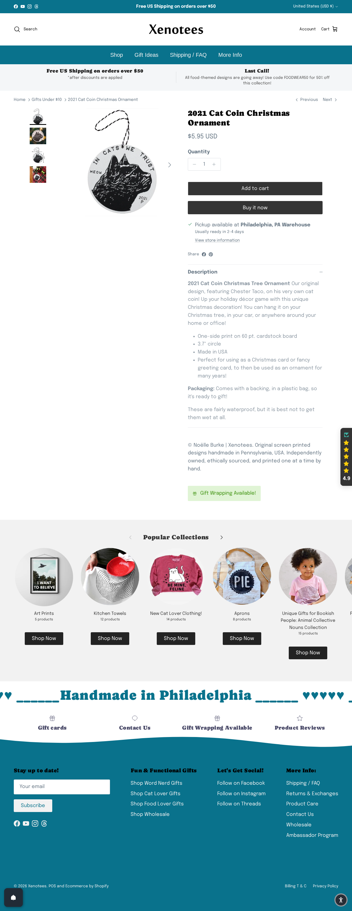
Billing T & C (295, 886)
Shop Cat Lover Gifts (155, 793)
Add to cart (255, 188)
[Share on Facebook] (204, 254)
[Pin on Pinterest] (211, 254)
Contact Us (300, 814)
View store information (217, 240)
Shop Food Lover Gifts (157, 804)
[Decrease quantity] (193, 164)
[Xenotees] (176, 29)
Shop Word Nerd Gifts (156, 783)
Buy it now (255, 207)
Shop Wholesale (150, 814)
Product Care (302, 804)
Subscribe (33, 805)
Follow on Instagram (241, 793)
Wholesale (299, 824)
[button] (346, 457)
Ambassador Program (312, 835)
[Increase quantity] (215, 164)
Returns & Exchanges (312, 793)
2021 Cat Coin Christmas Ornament (103, 100)
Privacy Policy (325, 886)
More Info (230, 55)
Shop (116, 55)
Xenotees (37, 886)
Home (20, 100)
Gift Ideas (146, 55)
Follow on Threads (239, 804)
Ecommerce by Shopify (87, 886)
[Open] (13, 897)
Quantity (199, 151)
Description (203, 272)
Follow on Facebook (241, 783)
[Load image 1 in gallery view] (122, 162)
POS (52, 886)
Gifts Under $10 (47, 100)
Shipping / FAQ (188, 55)
